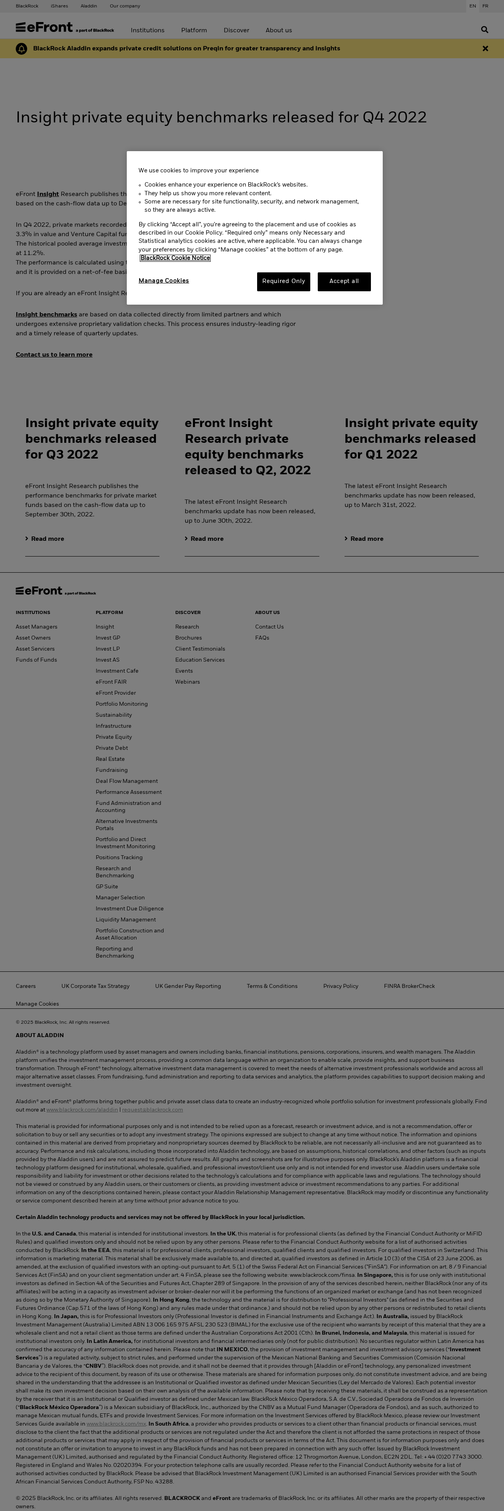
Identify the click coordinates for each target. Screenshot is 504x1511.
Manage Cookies (164, 281)
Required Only (284, 281)
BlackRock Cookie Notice (175, 258)
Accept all (344, 281)
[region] (255, 228)
